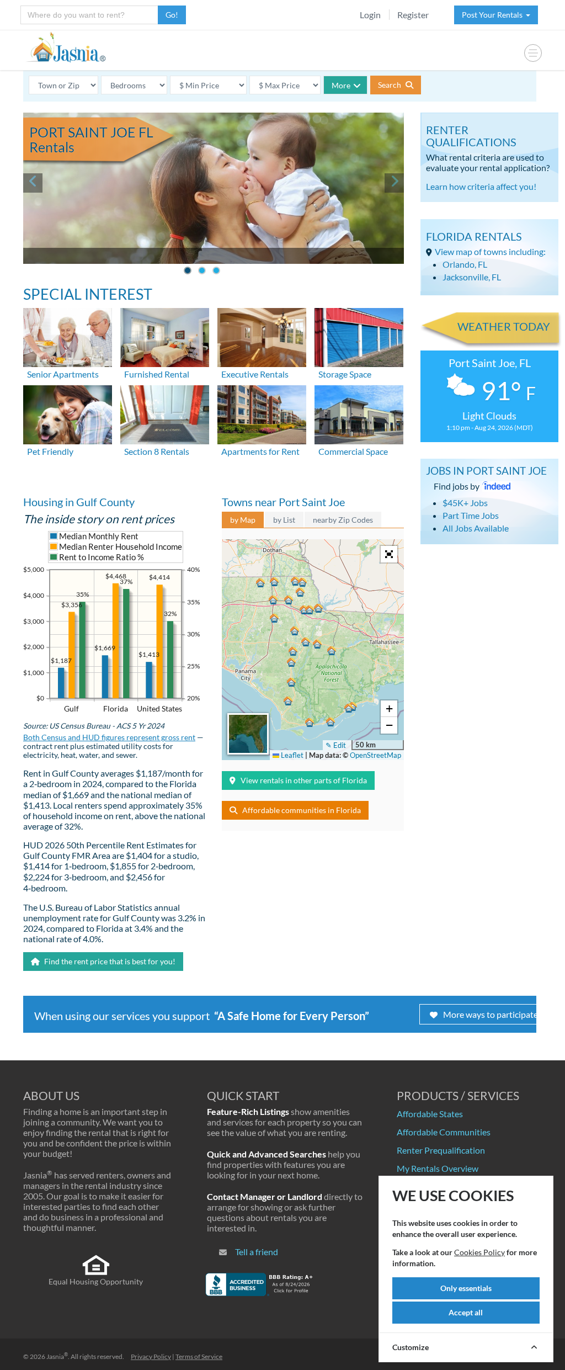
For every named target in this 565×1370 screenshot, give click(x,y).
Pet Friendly (50, 451)
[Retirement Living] (67, 336)
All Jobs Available (476, 528)
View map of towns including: (490, 251)
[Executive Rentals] (261, 336)
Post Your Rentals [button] (494, 14)
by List (284, 519)
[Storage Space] (359, 336)
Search (390, 84)
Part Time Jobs (471, 515)
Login (370, 14)
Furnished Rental (156, 374)
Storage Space (344, 374)
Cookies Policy (479, 1252)
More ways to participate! (492, 1014)
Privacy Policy (151, 1356)
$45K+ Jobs (465, 502)
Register (413, 14)
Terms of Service (198, 1356)
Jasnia (57, 1356)
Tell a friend (256, 1251)
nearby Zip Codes (343, 519)
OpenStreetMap (375, 755)
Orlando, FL (465, 264)
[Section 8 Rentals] (164, 413)
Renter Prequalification (441, 1150)
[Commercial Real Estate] (359, 413)
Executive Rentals (255, 374)
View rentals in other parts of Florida (304, 780)
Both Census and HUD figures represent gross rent (109, 737)
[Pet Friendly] (67, 413)
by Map (242, 519)
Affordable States (430, 1113)
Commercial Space (353, 451)
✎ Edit (336, 745)
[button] (288, 600)
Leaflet (291, 755)
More (341, 85)
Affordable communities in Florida (301, 810)
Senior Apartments (63, 374)
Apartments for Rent (260, 451)
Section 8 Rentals (156, 451)
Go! (172, 14)
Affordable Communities (444, 1132)
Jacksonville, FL (472, 277)
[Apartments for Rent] (261, 413)
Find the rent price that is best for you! (108, 961)
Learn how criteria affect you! (481, 186)
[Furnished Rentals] (164, 336)
